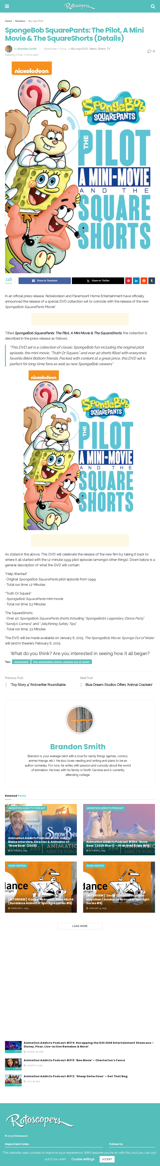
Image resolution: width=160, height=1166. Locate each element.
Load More (80, 926)
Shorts (102, 48)
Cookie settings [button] (82, 1159)
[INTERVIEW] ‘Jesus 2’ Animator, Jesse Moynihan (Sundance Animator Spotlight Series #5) (118, 899)
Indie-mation (17, 865)
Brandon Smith (27, 48)
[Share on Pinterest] (128, 280)
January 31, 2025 (97, 908)
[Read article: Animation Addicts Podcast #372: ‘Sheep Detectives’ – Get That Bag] (13, 1080)
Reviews (20, 21)
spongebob (21, 661)
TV (108, 48)
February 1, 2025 (19, 908)
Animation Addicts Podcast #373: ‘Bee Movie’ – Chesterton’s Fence (74, 1060)
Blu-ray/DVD (35, 21)
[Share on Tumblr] (151, 280)
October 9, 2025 (18, 850)
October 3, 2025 (96, 850)
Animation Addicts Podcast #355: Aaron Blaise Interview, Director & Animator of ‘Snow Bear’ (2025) (39, 842)
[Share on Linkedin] (136, 280)
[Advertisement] (80, 319)
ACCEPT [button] (107, 1159)
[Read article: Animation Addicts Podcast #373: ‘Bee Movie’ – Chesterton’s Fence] (13, 1064)
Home (8, 21)
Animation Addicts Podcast (27, 808)
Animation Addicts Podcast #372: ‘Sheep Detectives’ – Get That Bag (76, 1076)
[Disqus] (80, 988)
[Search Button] (153, 6)
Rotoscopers (21, 1135)
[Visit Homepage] (79, 6)
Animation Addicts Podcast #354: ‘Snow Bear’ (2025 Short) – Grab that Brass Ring (118, 844)
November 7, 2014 (55, 48)
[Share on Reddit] (144, 280)
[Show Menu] (7, 6)
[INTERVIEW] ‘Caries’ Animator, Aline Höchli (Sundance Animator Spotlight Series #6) (40, 901)
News (92, 48)
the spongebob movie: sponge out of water (61, 661)
